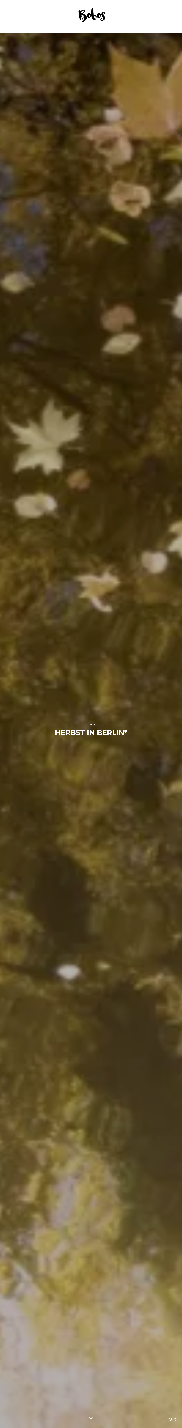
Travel (91, 725)
